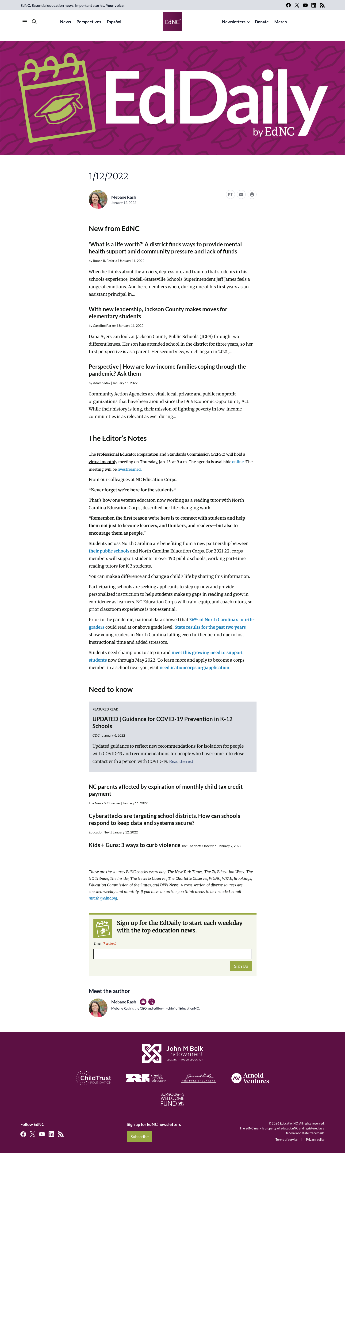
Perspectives (89, 21)
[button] (241, 194)
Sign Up (241, 966)
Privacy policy (315, 1139)
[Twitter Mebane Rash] (151, 1001)
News (65, 21)
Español (114, 21)
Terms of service (287, 1139)
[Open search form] (34, 21)
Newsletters (233, 21)
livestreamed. (130, 469)
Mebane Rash (123, 197)
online (238, 461)
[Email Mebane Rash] (143, 1001)
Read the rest (181, 761)
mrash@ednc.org (103, 898)
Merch (280, 21)
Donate (262, 21)
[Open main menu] (24, 21)
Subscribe (139, 1136)
